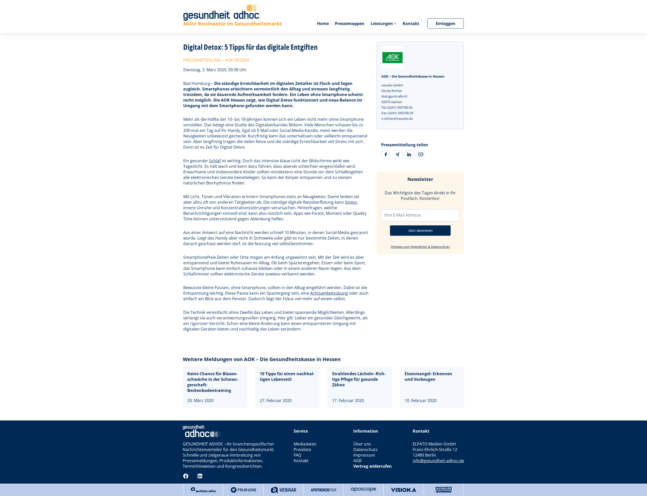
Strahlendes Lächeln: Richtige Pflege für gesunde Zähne (359, 379)
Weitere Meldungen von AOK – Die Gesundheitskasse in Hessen (262, 359)
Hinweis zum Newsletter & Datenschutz (420, 246)
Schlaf (215, 160)
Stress (351, 202)
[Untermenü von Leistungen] (395, 23)
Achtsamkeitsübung (329, 293)
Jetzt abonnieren (420, 230)
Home (323, 23)
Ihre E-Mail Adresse (402, 215)
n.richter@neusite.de (397, 118)
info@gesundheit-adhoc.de (438, 460)
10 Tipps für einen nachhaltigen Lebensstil (287, 376)
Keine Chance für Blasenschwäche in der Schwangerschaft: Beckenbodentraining (212, 382)
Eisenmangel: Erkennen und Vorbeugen (428, 376)
